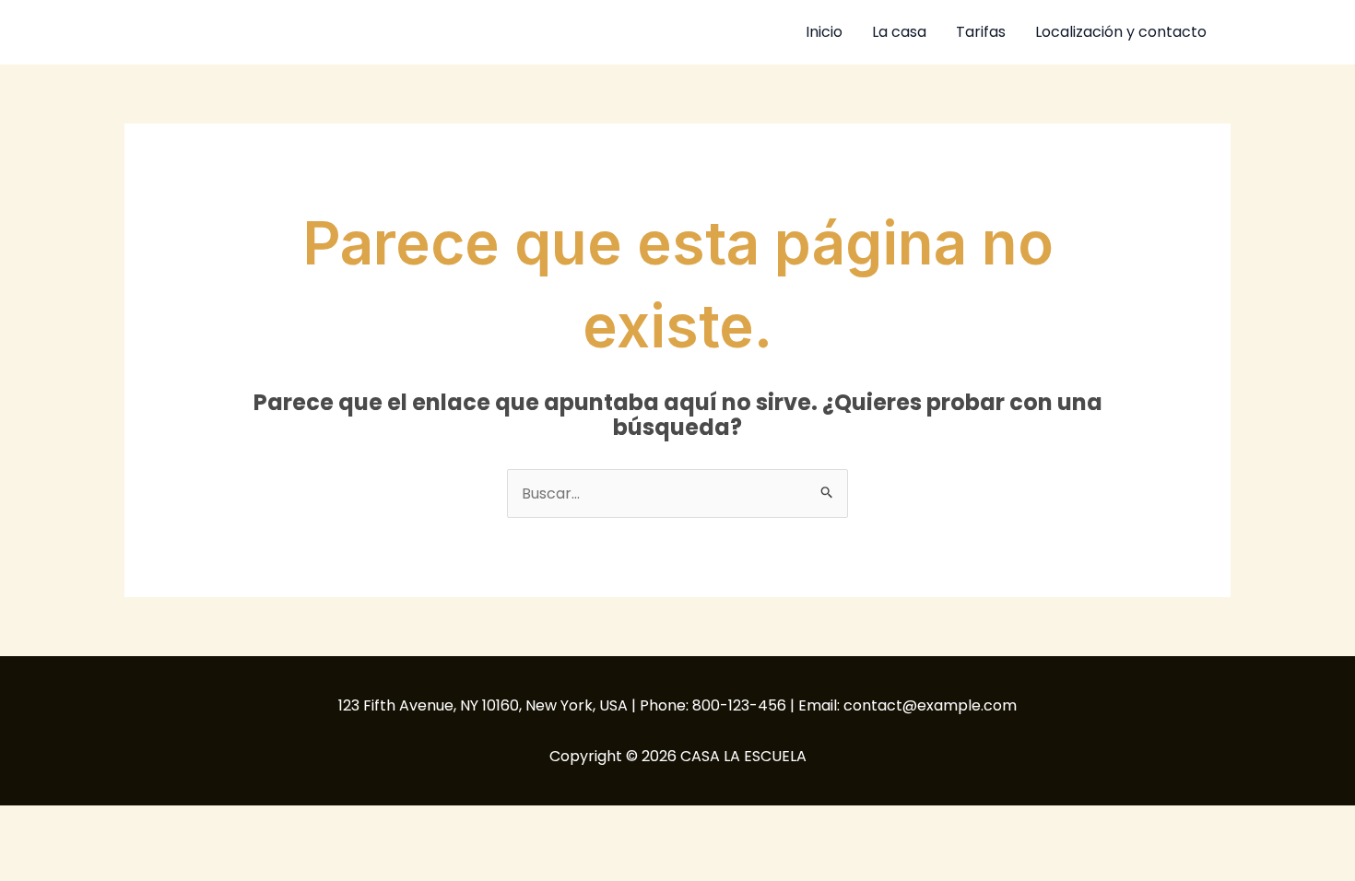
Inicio (824, 31)
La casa (899, 31)
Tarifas (981, 31)
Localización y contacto (1121, 31)
